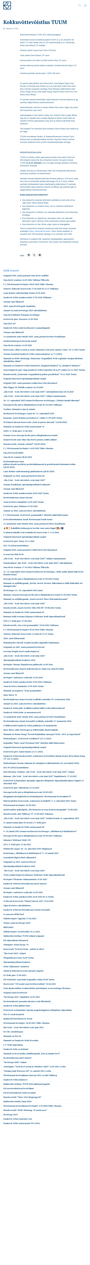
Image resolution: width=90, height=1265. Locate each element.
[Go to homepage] (7, 5)
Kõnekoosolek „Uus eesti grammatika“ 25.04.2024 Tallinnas (31, 625)
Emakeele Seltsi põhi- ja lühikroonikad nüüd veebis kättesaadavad (34, 708)
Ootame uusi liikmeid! (13, 301)
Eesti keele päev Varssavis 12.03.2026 (20, 319)
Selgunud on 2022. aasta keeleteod (19, 862)
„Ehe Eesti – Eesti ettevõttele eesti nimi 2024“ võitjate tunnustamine (34, 558)
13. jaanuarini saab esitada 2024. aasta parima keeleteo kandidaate (34, 523)
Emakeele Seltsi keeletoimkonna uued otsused (24, 883)
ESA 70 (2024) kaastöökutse (16, 545)
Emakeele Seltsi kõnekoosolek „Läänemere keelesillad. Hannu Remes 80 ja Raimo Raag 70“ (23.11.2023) (44, 757)
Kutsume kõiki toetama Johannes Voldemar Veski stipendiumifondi (34, 616)
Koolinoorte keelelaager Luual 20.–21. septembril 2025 (28, 413)
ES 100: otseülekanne (13, 1031)
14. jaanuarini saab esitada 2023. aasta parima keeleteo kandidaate (34, 717)
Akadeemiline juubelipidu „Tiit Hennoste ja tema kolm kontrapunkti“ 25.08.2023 (40, 809)
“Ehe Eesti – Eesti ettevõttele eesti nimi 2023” (24, 870)
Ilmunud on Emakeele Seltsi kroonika (20, 1040)
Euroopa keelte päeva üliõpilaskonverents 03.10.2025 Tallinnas (32, 404)
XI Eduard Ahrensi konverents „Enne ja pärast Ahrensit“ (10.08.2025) (35, 422)
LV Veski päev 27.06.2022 (14, 975)
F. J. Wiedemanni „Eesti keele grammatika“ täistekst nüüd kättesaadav (35, 515)
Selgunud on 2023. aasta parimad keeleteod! (24, 647)
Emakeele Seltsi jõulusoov (15, 1079)
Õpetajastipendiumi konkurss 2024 (19, 660)
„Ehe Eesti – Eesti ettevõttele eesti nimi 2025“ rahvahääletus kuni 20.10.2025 (38, 391)
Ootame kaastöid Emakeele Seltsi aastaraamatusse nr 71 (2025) (32, 354)
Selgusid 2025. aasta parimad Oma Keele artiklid (25, 275)
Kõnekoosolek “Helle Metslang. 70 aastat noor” (25, 1110)
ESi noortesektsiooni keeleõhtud (18, 1088)
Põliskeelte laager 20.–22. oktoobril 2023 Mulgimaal (27, 848)
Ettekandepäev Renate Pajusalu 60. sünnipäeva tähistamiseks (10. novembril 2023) (41, 763)
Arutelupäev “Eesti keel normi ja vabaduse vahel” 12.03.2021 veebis (34, 1066)
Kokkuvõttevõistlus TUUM (17, 1019)
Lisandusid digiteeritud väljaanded (19, 857)
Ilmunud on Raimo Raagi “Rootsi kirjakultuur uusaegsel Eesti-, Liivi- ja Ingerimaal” (42, 734)
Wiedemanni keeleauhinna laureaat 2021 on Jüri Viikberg (30, 1075)
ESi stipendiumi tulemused (15, 940)
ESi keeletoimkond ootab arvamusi (19, 1092)
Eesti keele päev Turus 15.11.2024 (18, 541)
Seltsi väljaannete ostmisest (16, 966)
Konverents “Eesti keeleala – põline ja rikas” (23, 949)
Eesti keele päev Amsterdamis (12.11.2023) (23, 751)
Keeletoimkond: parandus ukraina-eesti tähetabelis (27, 1001)
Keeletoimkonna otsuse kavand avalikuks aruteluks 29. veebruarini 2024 (36, 699)
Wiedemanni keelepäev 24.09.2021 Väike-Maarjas (26, 1023)
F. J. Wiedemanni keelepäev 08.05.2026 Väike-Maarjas (28, 284)
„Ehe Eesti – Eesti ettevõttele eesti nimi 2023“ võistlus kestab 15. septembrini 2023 (41, 818)
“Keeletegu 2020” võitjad (14, 1062)
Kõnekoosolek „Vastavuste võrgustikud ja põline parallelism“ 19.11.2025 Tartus (39, 374)
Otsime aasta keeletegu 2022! (17, 923)
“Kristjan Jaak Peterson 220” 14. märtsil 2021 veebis (27, 1071)
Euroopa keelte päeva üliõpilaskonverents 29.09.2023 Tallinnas (32, 835)
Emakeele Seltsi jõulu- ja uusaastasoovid (22, 712)
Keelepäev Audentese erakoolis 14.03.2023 (23, 892)
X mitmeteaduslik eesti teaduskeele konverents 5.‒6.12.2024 (31, 532)
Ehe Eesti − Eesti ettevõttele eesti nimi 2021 (23, 1027)
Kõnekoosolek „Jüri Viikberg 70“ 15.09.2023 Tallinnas (28, 814)
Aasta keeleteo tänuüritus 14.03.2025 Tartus (23, 502)
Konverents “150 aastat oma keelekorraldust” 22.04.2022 (29, 984)
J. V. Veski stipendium (13, 1045)
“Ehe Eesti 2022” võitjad (14, 953)
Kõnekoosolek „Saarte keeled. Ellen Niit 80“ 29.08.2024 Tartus (32, 608)
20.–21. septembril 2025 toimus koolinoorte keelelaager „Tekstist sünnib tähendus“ (41, 400)
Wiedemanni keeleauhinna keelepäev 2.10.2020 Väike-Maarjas (32, 1106)
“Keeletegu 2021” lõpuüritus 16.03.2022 (21, 997)
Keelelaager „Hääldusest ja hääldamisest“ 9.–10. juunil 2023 (30, 853)
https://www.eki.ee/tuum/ (40, 231)
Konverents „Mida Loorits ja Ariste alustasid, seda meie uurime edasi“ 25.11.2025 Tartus (44, 349)
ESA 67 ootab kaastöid (13, 1014)
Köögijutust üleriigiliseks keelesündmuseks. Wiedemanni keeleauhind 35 (37, 796)
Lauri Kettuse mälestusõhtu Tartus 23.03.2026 (24, 293)
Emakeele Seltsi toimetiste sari (17, 1119)
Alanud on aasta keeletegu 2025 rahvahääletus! (25, 310)
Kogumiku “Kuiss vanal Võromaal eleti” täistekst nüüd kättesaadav (34, 743)
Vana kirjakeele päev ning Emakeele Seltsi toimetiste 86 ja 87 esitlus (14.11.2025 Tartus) (44, 370)
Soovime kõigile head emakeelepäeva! (21, 651)
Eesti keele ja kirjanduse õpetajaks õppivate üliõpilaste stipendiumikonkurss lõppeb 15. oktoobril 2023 (43, 782)
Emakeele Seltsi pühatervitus (16, 1005)
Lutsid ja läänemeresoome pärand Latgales (23, 971)
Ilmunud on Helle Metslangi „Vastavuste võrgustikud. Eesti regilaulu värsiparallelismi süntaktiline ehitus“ (43, 360)
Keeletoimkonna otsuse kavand (17, 497)
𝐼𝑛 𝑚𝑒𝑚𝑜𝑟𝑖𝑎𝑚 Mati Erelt (13, 554)
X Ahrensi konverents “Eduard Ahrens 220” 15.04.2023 (28, 901)
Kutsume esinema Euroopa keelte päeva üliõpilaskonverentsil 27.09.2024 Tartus (40, 594)
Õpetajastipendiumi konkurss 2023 (19, 866)
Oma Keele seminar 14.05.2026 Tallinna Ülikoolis (26, 280)
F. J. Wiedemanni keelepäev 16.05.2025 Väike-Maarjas (28, 448)
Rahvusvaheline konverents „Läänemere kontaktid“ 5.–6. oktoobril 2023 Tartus (39, 801)
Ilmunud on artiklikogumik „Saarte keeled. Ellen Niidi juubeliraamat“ (35, 599)
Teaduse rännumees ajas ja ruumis (19, 409)
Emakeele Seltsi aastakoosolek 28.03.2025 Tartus (26, 493)
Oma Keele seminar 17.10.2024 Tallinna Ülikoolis (26, 567)
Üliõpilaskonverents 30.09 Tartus (18, 958)
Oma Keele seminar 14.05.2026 (17, 345)
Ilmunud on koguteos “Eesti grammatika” (22, 690)
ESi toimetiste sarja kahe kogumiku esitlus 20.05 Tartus (28, 979)
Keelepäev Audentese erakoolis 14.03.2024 (23, 677)
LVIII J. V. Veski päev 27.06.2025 (17, 431)
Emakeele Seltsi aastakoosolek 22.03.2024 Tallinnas (27, 682)
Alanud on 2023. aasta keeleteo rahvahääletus (24, 703)
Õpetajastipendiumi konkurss (16, 962)
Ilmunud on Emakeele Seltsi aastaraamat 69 (23, 612)
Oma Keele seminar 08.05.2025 (17, 457)
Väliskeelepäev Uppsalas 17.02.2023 (19, 918)
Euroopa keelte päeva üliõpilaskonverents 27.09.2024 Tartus (31, 579)
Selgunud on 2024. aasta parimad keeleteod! (24, 476)
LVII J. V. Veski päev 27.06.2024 (17, 621)
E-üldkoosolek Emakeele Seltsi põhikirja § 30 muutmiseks (30, 725)
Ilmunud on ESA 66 (12, 1036)
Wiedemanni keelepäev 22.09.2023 (19, 805)
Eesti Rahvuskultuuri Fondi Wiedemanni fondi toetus (27, 519)
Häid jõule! (8, 927)
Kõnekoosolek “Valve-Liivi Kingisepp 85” (22, 1097)
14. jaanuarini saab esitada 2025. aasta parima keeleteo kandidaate (34, 336)
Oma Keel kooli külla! (13, 452)
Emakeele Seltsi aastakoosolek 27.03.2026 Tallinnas (27, 297)
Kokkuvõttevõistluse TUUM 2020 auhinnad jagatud (26, 1084)
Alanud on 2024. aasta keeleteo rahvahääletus (24, 510)
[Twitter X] (34, 255)
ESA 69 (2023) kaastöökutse (16, 767)
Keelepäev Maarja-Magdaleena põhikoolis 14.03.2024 (28, 664)
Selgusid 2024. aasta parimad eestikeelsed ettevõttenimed (30, 550)
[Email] (40, 255)
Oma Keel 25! (9, 323)
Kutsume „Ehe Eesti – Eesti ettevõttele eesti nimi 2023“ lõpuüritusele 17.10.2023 (40, 776)
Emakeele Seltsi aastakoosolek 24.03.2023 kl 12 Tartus (28, 896)
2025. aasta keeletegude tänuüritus (19, 306)
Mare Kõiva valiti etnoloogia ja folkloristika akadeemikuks (30, 730)
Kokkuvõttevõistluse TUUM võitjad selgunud (23, 936)
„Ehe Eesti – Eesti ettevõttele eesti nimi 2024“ (24, 603)
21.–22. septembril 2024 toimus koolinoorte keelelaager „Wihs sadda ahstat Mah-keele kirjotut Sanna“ (43, 573)
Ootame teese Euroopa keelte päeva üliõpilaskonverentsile (30, 435)
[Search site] (79, 5)
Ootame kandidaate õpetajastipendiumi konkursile (26, 484)
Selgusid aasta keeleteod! (15, 992)
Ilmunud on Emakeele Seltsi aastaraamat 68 (23, 827)
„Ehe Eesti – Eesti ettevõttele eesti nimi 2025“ (24, 480)
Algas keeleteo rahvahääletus (17, 905)
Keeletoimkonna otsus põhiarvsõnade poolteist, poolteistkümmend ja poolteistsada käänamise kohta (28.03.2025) (39, 464)
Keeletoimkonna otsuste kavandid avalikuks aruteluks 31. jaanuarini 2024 (37, 721)
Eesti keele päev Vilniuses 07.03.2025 (20, 506)
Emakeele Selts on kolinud (15, 1049)
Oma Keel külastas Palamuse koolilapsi (21, 315)
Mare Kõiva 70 (10, 695)
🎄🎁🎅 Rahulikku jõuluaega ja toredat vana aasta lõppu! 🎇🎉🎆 (33, 528)
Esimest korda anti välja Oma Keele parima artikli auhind (30, 439)
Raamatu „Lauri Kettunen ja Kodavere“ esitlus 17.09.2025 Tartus (32, 418)
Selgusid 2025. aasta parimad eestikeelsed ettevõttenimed (30, 383)
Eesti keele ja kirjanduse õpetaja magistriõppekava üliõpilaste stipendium (37, 1010)
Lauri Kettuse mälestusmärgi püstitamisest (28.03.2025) (28, 471)
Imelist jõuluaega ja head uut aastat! (20, 341)
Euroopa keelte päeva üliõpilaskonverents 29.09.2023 (28, 792)
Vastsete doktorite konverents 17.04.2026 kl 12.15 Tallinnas (30, 288)
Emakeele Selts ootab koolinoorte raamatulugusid (26, 328)
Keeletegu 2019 (10, 1114)
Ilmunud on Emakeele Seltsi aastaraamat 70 (23, 426)
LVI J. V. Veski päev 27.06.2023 (17, 844)
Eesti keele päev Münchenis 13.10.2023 (21, 787)
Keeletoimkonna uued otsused (17, 1058)
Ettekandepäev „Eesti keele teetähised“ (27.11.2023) (27, 738)
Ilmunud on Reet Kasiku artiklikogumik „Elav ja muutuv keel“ (31, 1053)
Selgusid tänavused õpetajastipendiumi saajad (24, 378)
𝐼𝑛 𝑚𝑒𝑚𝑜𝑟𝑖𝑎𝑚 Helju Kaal (13, 914)
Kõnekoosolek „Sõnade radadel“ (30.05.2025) (24, 444)
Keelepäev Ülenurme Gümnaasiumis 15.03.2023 (25, 879)
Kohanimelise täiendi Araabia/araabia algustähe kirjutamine (31, 642)
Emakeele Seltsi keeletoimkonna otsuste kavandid (26, 910)
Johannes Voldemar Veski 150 (17, 840)
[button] (85, 5)
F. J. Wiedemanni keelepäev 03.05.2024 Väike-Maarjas (28, 629)
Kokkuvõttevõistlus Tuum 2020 (17, 1101)
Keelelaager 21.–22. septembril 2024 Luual (23, 590)
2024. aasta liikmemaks (14, 638)
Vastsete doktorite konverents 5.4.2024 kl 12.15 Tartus (28, 634)
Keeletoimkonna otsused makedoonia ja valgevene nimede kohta (33, 669)
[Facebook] (29, 255)
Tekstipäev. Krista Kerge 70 (15, 944)
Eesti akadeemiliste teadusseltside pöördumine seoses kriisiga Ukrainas (36, 988)
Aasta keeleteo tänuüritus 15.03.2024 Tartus (23, 686)
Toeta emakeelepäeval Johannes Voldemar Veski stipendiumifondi (34, 875)
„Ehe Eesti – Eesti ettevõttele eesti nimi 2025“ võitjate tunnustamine (34, 396)
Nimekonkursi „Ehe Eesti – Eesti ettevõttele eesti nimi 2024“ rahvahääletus (37, 563)
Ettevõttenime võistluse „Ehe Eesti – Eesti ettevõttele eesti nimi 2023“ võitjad (38, 772)
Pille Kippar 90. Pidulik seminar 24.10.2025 (23, 387)
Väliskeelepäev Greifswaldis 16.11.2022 (21, 931)
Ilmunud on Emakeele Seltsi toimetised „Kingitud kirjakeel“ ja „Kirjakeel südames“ (42, 365)
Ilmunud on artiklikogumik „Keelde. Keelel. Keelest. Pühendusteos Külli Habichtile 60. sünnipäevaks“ (43, 584)
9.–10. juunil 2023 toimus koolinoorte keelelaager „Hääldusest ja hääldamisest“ (40, 831)
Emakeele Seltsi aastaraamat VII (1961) (21, 1123)
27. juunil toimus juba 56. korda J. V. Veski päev (24, 822)
